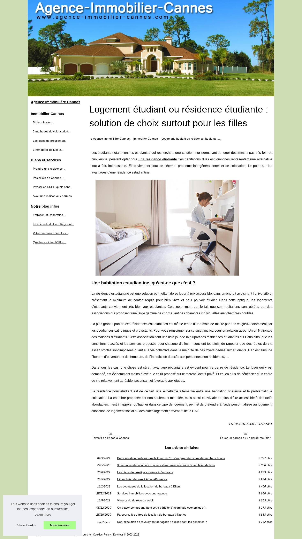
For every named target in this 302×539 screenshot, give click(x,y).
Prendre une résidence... (49, 168)
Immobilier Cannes (145, 138)
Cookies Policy (102, 534)
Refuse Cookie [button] (26, 525)
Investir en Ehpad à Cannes (111, 437)
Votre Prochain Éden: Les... (50, 233)
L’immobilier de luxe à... (48, 149)
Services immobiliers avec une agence (142, 493)
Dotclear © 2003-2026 (126, 534)
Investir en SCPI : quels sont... (52, 186)
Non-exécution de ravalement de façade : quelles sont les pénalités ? (162, 521)
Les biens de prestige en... (50, 140)
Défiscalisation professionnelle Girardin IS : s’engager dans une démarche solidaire (171, 458)
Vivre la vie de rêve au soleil (135, 500)
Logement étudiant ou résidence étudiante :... (191, 138)
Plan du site (84, 534)
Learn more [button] (43, 514)
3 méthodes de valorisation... (51, 131)
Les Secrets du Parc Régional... (53, 224)
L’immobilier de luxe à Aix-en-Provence (142, 479)
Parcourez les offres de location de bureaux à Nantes (151, 514)
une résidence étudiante (157, 159)
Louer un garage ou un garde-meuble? (245, 437)
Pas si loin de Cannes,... (48, 177)
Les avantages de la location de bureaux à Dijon (148, 486)
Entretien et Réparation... (49, 214)
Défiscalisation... (43, 122)
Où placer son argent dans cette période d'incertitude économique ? (161, 507)
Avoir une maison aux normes (52, 196)
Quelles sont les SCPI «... (49, 242)
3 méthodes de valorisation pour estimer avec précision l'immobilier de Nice (166, 465)
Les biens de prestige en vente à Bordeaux (145, 472)
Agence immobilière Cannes (111, 138)
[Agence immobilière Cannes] (151, 48)
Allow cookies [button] (59, 525)
